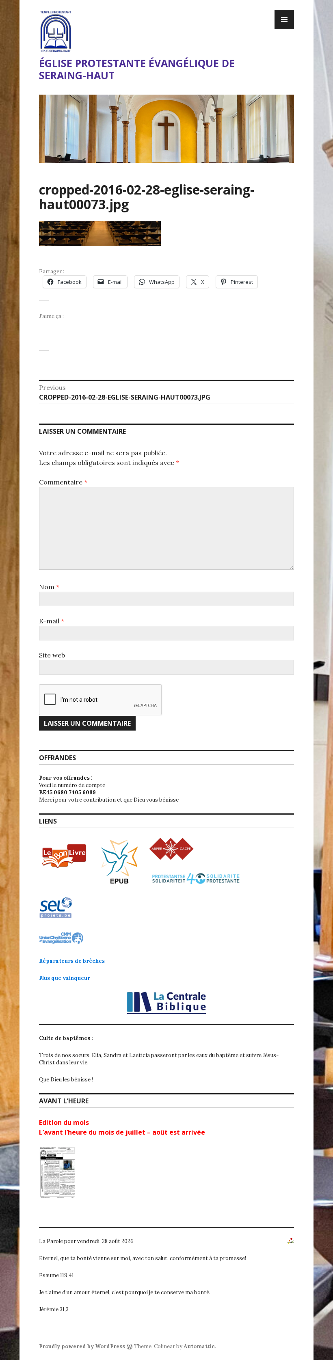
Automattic (199, 1346)
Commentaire (63, 482)
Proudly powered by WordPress (82, 1346)
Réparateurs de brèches (72, 961)
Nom (49, 587)
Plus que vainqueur (64, 978)
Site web (52, 655)
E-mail (51, 621)
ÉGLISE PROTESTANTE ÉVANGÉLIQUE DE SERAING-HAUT (137, 69)
